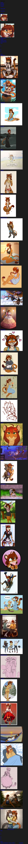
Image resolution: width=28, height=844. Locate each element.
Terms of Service (4, 842)
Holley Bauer (3, 38)
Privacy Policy (12, 842)
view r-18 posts (10, 829)
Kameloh (21, 842)
